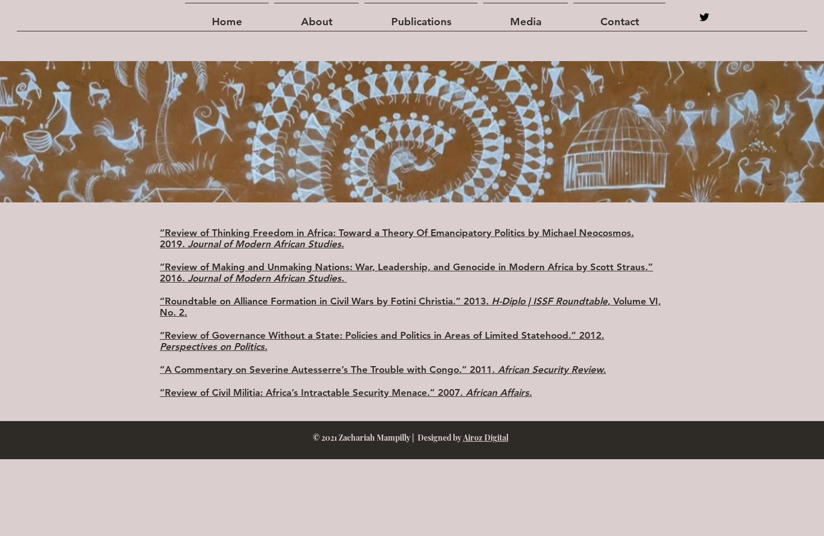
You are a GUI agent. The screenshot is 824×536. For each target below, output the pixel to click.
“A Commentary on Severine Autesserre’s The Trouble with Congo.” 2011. (383, 369)
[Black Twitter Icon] (704, 17)
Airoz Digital (485, 437)
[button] (421, 17)
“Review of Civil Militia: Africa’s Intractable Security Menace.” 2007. (346, 392)
